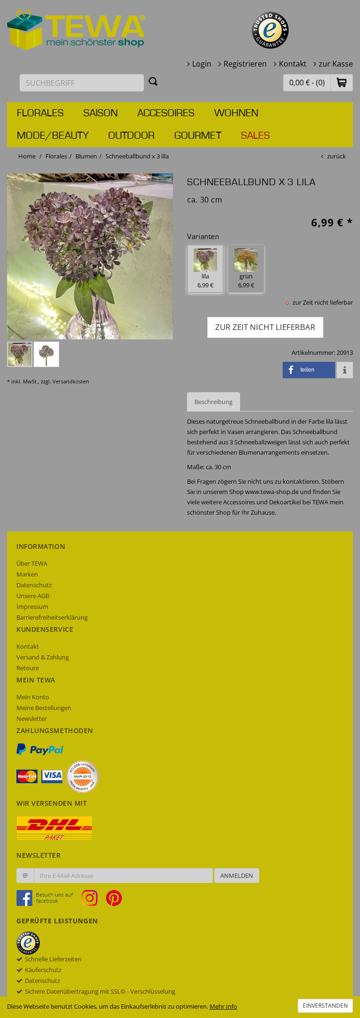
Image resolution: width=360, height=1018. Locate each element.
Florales (40, 113)
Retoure (27, 668)
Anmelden (236, 875)
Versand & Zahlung (42, 657)
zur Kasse (336, 64)
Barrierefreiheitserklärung (52, 617)
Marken (27, 574)
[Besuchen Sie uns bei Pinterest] (114, 897)
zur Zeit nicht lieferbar (265, 327)
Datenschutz (34, 585)
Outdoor (131, 136)
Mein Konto (32, 697)
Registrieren (245, 64)
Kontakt (293, 64)
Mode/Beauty (53, 136)
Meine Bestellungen (43, 708)
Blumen (86, 156)
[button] (342, 82)
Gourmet (197, 136)
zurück (336, 156)
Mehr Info (223, 1006)
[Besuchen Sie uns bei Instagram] (93, 897)
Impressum (32, 606)
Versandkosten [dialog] (70, 381)
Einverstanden (325, 1006)
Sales (255, 136)
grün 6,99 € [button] (246, 280)
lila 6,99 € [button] (205, 280)
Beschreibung (213, 401)
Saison (100, 113)
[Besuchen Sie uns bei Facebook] (48, 897)
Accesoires (166, 113)
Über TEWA (31, 563)
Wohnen (236, 113)
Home (27, 156)
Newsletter (31, 718)
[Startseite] (76, 29)
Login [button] (201, 64)
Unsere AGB (32, 595)
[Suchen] (153, 81)
